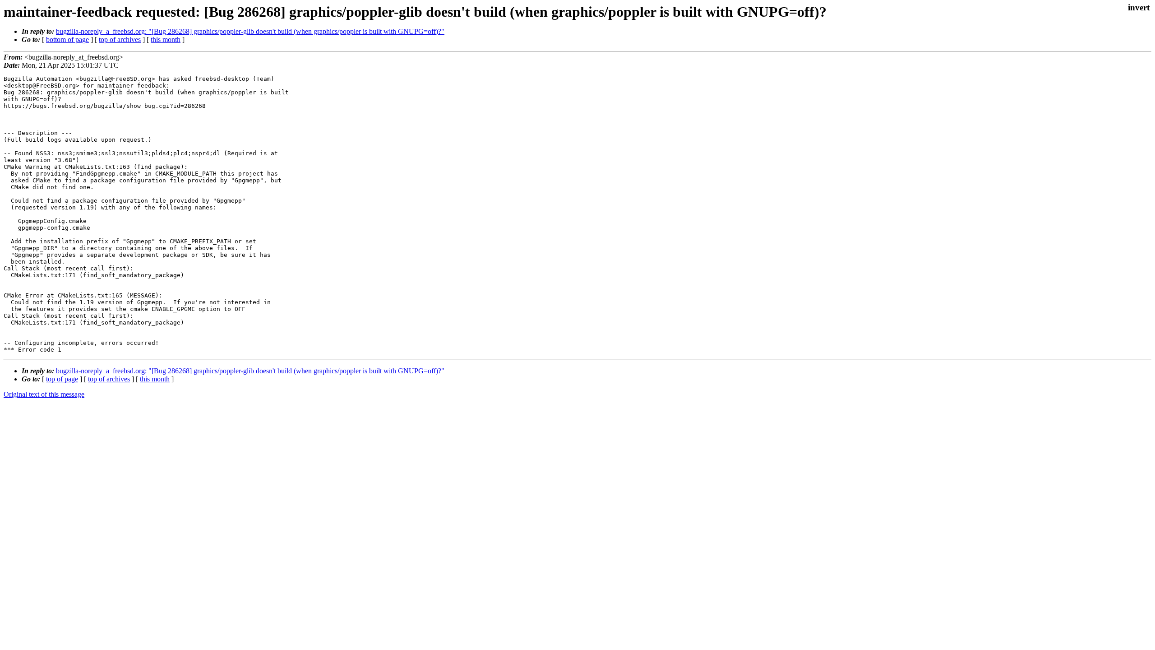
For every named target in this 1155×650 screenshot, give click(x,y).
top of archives (120, 39)
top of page (62, 379)
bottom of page (67, 39)
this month (165, 39)
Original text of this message (44, 394)
